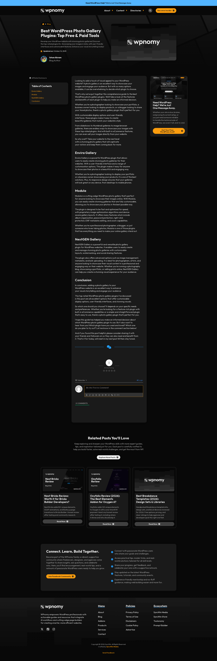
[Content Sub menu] (127, 10)
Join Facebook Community (59, 576)
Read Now (61, 521)
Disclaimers (131, 621)
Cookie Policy (132, 625)
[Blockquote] (105, 395)
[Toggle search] (150, 10)
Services (102, 629)
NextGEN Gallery (38, 98)
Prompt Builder (161, 625)
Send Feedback (108, 653)
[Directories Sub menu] (144, 10)
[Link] (112, 395)
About (107, 10)
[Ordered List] (99, 395)
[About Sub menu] (113, 10)
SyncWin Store (160, 616)
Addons (101, 621)
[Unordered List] (102, 395)
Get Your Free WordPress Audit (167, 131)
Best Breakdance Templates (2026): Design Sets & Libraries (150, 499)
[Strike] (96, 395)
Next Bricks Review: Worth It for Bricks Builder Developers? (56, 499)
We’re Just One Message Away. (108, 3)
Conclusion (36, 101)
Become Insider (165, 10)
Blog (49, 24)
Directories (135, 10)
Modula (34, 95)
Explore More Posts (107, 457)
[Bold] (86, 395)
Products (102, 625)
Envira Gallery (37, 91)
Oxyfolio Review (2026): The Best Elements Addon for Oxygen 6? (105, 499)
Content (120, 10)
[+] (118, 395)
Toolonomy (159, 621)
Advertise (130, 629)
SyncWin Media (161, 612)
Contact (102, 634)
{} (115, 395)
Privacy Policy (132, 612)
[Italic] (89, 395)
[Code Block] (108, 395)
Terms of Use (132, 616)
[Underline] (93, 395)
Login (141, 380)
